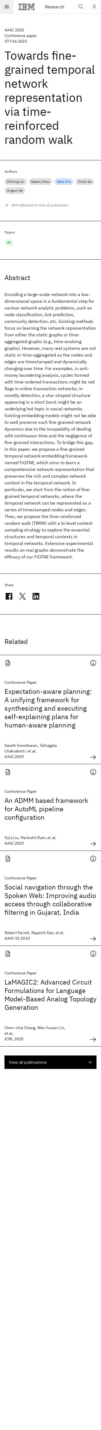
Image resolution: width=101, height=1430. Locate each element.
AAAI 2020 (14, 30)
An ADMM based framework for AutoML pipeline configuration (46, 808)
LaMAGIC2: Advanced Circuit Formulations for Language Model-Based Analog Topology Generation (50, 994)
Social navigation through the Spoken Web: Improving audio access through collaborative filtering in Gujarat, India (50, 899)
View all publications (28, 1062)
